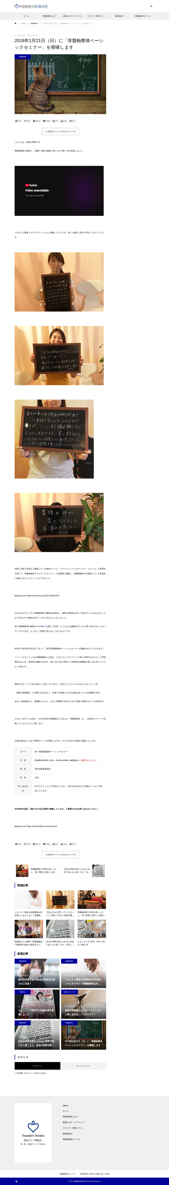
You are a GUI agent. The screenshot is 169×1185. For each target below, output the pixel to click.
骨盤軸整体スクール (142, 16)
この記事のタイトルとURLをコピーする (60, 131)
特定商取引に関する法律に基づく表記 (94, 1174)
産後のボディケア (69, 992)
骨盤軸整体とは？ (49, 16)
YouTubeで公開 (43, 626)
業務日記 (23, 992)
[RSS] (16, 1181)
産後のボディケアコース (72, 16)
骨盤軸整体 (22, 57)
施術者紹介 (119, 16)
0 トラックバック (83, 1066)
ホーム (26, 16)
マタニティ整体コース (96, 16)
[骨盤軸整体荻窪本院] (32, 6)
